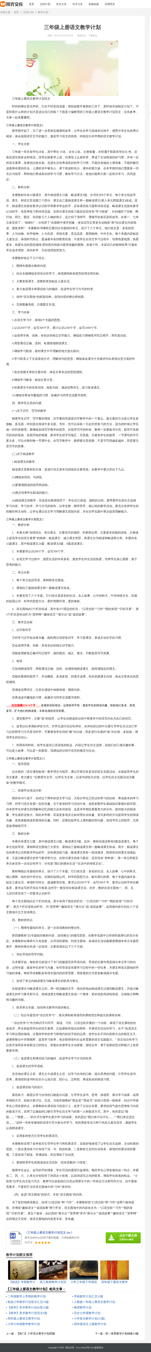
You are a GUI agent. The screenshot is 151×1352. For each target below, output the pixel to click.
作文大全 (61, 4)
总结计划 (45, 4)
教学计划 (43, 12)
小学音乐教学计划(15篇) (89, 1318)
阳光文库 (69, 1347)
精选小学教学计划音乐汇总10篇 (28, 1301)
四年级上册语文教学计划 (24, 1318)
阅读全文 (81, 35)
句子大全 (77, 4)
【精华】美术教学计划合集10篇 (28, 1307)
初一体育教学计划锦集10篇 (122, 1333)
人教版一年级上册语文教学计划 (94, 1301)
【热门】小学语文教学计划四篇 (35, 1333)
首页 (31, 4)
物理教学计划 (83, 1307)
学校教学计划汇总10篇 (88, 1296)
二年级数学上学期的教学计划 (27, 1296)
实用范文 (110, 4)
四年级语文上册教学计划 (90, 1324)
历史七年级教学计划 (87, 1313)
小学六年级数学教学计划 (24, 1324)
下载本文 (92, 35)
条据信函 (94, 4)
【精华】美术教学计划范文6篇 (27, 1313)
